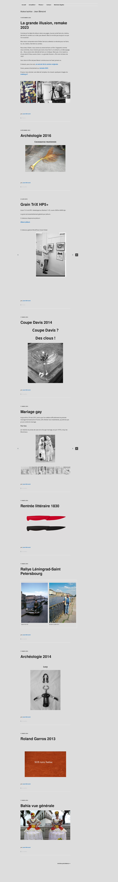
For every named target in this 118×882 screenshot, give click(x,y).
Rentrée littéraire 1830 (39, 505)
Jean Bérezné (27, 114)
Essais (23, 305)
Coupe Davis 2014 (36, 322)
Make (26, 877)
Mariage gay (31, 411)
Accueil (24, 5)
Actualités (32, 5)
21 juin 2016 (23, 199)
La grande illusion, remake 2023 (43, 25)
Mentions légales (59, 5)
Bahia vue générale (37, 805)
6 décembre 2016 (25, 130)
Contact (48, 5)
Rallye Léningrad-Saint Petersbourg (40, 571)
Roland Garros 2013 (37, 738)
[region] (45, 264)
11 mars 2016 (24, 317)
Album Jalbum (25, 222)
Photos (41, 5)
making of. (24, 74)
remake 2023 (43, 68)
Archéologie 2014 (35, 656)
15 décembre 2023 (25, 17)
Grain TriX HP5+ (34, 204)
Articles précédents (63, 863)
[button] (18, 255)
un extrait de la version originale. (47, 64)
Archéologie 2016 (35, 135)
